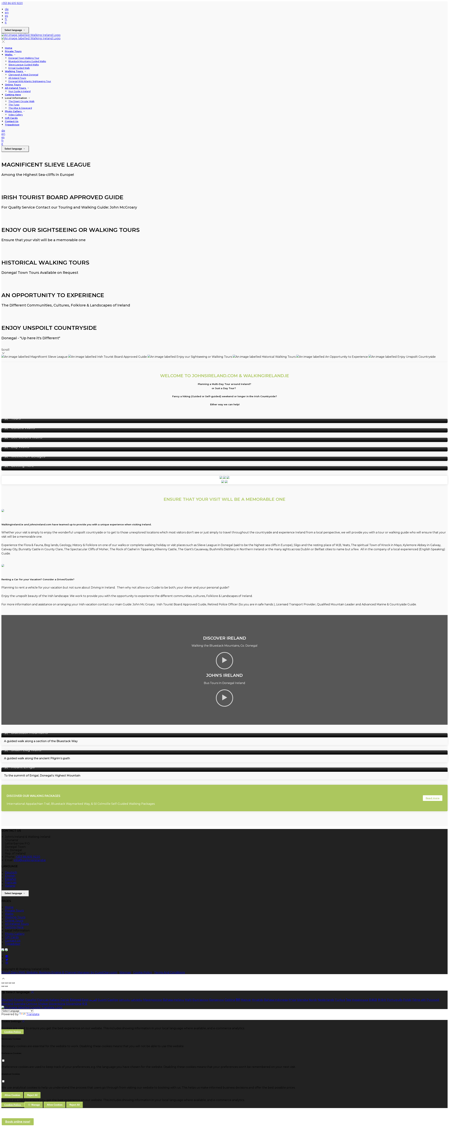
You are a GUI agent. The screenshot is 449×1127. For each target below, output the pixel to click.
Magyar (246, 1000)
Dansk (64, 1000)
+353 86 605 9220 (12, 3)
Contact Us (11, 121)
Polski (407, 1000)
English (10, 875)
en (7, 12)
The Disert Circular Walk (21, 101)
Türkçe (340, 1000)
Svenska (19, 1003)
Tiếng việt (419, 1000)
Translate (32, 1014)
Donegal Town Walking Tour (23, 58)
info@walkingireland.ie (30, 860)
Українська (360, 1000)
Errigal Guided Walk (19, 68)
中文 (85, 1003)
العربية (93, 1000)
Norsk (313, 1000)
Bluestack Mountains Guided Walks (27, 61)
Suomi (102, 1000)
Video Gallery (15, 114)
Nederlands (326, 1000)
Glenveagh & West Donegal (23, 74)
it (6, 22)
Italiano (10, 885)
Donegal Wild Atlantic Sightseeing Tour (29, 81)
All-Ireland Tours (17, 78)
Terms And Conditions (169, 972)
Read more (433, 798)
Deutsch (11, 872)
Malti (188, 1000)
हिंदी (238, 1000)
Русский (433, 1000)
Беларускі (216, 1000)
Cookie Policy (142, 972)
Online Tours (13, 84)
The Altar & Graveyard (20, 108)
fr (6, 19)
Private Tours (13, 51)
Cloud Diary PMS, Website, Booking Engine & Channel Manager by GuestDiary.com (59, 972)
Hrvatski (257, 1000)
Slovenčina (73, 1003)
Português (394, 1000)
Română (7, 1003)
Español (10, 879)
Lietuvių (124, 1000)
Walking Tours (14, 71)
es (6, 16)
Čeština (230, 1000)
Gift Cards (11, 118)
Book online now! (17, 1121)
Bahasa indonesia (276, 1000)
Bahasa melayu (173, 1000)
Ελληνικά (75, 1000)
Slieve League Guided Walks (23, 64)
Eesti (85, 1000)
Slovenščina (57, 1003)
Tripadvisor (12, 124)
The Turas (13, 104)
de (7, 9)
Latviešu (136, 1000)
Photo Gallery (13, 111)
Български (200, 1000)
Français (10, 882)
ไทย (348, 1000)
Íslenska (302, 1000)
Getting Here (13, 94)
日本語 (373, 1000)
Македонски (152, 1000)
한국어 (382, 1000)
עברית (292, 1000)
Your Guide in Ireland (19, 91)
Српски (31, 1003)
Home (8, 48)
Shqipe (43, 1003)
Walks (9, 54)
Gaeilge (112, 1000)
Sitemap (125, 972)
